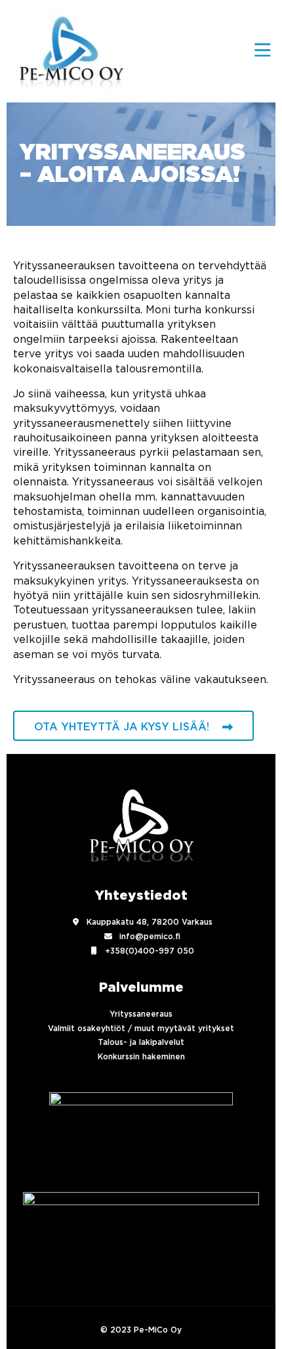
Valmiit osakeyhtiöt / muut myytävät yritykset (141, 1028)
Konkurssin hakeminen (141, 1057)
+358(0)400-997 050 (149, 951)
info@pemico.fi (149, 936)
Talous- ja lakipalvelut (141, 1042)
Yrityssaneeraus (141, 1014)
